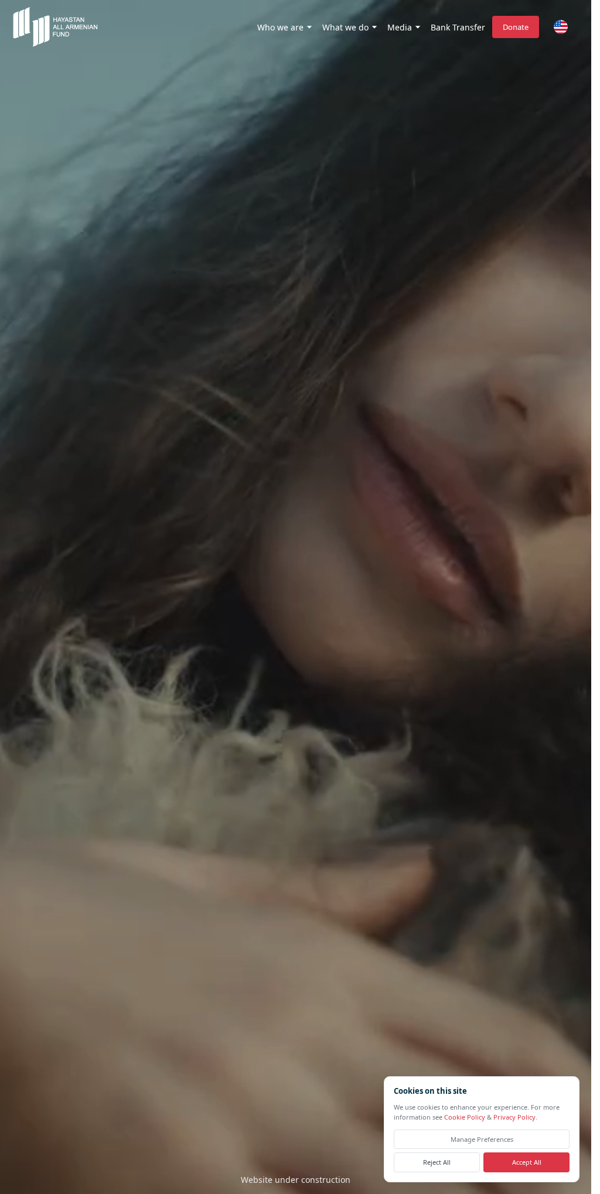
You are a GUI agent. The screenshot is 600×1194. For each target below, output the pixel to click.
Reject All (437, 1162)
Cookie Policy (464, 1117)
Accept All (526, 1162)
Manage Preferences (482, 1139)
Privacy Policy (514, 1117)
